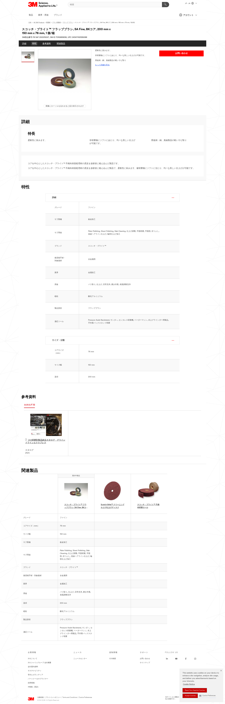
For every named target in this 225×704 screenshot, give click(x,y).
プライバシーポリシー (53, 697)
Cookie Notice (189, 684)
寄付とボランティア (35, 675)
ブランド (58, 15)
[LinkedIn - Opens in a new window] (167, 659)
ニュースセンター (80, 659)
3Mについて (32, 659)
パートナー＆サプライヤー (38, 679)
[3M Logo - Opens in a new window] (43, 4)
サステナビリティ (34, 671)
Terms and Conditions (69, 697)
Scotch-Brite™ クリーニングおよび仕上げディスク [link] (112, 506)
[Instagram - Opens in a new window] (195, 659)
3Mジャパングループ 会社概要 (39, 663)
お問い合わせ (145, 659)
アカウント (188, 15)
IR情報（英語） (33, 687)
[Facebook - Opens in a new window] (186, 659)
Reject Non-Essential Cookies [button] (195, 690)
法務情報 (40, 697)
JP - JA (188, 3)
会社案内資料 (33, 667)
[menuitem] (24, 43)
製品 (31, 15)
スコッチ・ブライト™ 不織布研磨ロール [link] (148, 506)
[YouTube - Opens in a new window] (176, 659)
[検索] (165, 4)
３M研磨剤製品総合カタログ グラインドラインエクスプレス (45, 441)
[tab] (29, 405)
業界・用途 (43, 15)
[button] (207, 696)
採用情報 (31, 683)
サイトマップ (145, 663)
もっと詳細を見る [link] (102, 65)
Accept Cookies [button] (190, 696)
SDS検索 (112, 659)
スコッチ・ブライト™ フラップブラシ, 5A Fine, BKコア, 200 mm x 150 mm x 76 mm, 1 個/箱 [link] (75, 506)
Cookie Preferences (85, 697)
